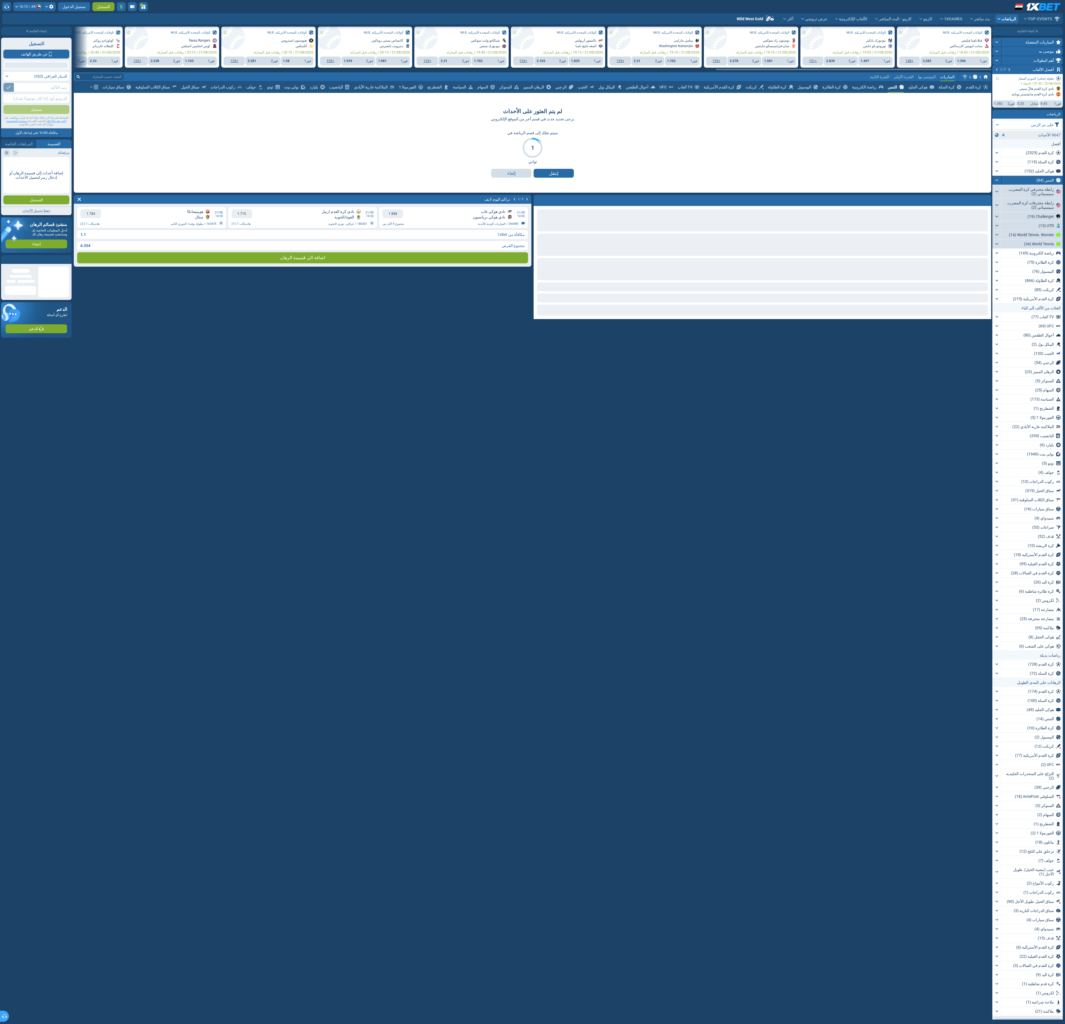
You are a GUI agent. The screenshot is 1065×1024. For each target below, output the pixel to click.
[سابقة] (1009, 69)
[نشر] (996, 42)
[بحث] (78, 102)
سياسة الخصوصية (16, 161)
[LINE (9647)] (985, 102)
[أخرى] (94, 112)
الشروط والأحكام (56, 161)
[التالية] (997, 69)
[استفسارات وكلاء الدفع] (132, 6)
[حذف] (539, 224)
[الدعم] (6, 6)
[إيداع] (121, 6)
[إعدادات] (49, 6)
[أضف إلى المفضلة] (997, 78)
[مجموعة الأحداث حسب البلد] (996, 135)
